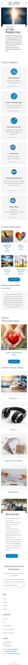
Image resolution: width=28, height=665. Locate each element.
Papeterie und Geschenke (13, 461)
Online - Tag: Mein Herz (14, 352)
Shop (4, 598)
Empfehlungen (13, 492)
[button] (2, 3)
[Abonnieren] (23, 585)
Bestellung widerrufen (8, 629)
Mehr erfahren (13, 137)
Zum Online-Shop (13, 162)
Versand (5, 602)
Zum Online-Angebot (13, 110)
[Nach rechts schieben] (17, 312)
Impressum (6, 618)
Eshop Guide (17, 664)
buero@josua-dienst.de (13, 653)
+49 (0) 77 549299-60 (13, 649)
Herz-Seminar (21, 246)
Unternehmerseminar (20, 270)
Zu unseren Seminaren (13, 86)
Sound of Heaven (7, 270)
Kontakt (5, 609)
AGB (4, 622)
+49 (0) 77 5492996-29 (11, 651)
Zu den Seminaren (5, 288)
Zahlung (5, 605)
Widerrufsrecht (7, 626)
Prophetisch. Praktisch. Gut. (7, 247)
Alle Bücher (13, 398)
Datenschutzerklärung (18, 581)
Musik (13, 429)
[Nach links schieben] (10, 312)
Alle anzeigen (14, 279)
